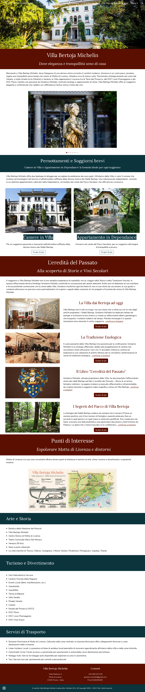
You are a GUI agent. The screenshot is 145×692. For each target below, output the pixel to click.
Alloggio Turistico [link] (71, 3)
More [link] (133, 3)
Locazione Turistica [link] (91, 3)
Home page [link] (54, 3)
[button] (142, 3)
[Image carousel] (72, 122)
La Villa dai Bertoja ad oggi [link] (115, 3)
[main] (72, 55)
